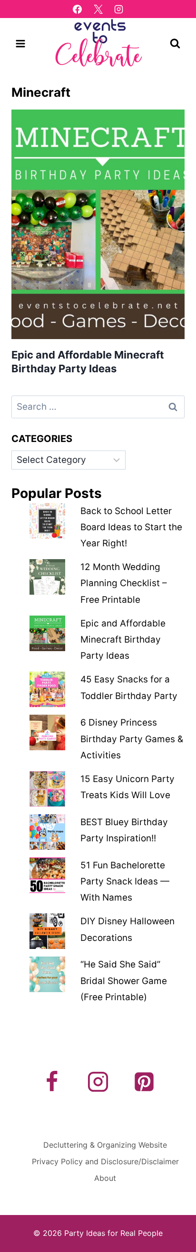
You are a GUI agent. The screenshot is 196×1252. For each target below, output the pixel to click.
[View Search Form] (175, 43)
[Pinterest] (144, 1082)
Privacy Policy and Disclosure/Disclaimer (105, 1161)
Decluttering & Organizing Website (105, 1145)
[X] (98, 9)
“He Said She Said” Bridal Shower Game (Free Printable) (123, 980)
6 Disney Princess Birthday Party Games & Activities (131, 738)
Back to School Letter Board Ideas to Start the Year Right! (131, 527)
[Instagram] (119, 9)
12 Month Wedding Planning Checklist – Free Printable (123, 583)
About (105, 1178)
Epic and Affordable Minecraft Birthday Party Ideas (123, 639)
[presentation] (98, 224)
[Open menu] (20, 43)
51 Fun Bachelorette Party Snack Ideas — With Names (124, 881)
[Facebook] (77, 9)
